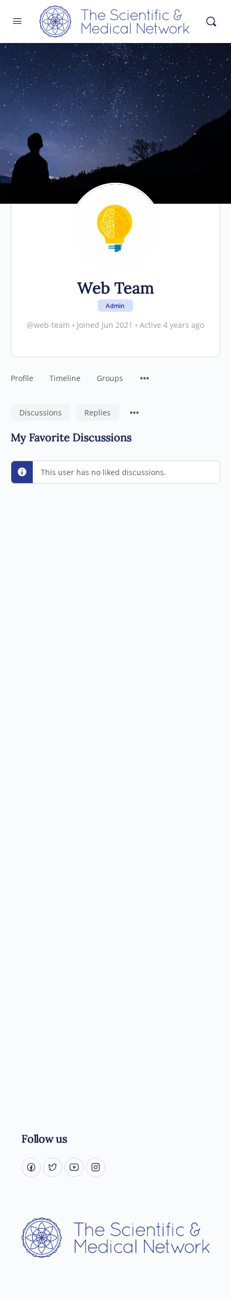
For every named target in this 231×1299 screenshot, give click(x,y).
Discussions (40, 412)
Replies (97, 412)
